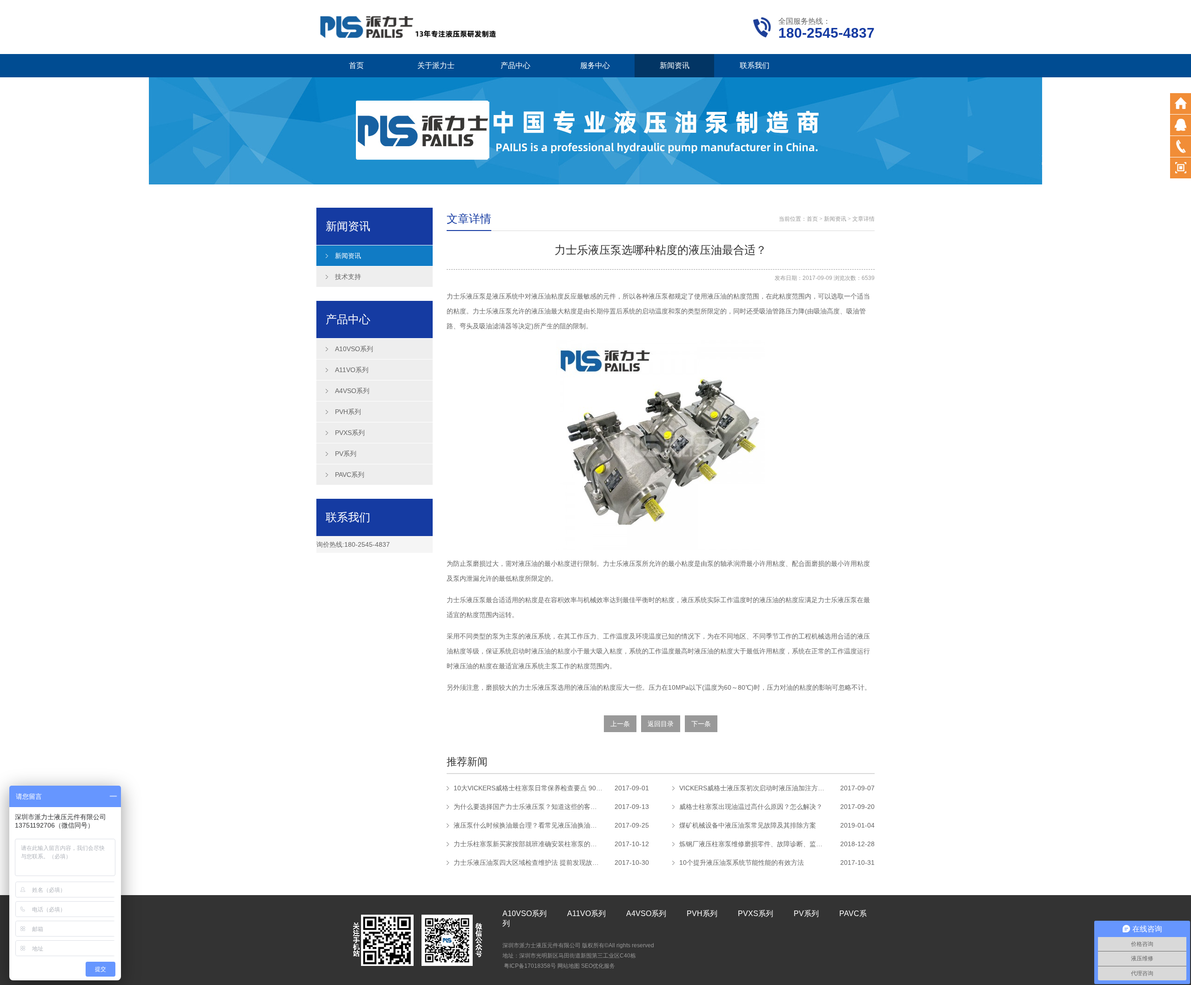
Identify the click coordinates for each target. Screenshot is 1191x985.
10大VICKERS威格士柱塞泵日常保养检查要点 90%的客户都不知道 (528, 788)
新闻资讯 (674, 65)
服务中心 (595, 65)
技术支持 (348, 276)
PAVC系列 (349, 474)
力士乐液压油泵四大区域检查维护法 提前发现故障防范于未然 (528, 862)
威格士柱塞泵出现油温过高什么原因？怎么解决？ (751, 806)
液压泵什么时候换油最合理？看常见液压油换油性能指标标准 (528, 825)
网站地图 (568, 966)
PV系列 (345, 453)
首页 (356, 65)
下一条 (701, 723)
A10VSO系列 (354, 349)
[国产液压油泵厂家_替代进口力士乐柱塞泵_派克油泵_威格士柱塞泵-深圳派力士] (409, 26)
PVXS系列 (350, 432)
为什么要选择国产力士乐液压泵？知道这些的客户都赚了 (528, 806)
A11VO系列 (351, 370)
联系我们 (754, 65)
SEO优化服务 (598, 966)
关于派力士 (436, 65)
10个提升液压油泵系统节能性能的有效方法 (741, 862)
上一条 (620, 723)
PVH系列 (348, 411)
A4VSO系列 (352, 390)
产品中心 (515, 65)
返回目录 (661, 723)
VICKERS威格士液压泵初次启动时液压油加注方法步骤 (753, 788)
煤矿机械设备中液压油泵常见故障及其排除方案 (747, 825)
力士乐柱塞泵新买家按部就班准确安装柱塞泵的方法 (528, 844)
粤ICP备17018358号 (530, 966)
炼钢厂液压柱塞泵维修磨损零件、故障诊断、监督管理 (753, 844)
